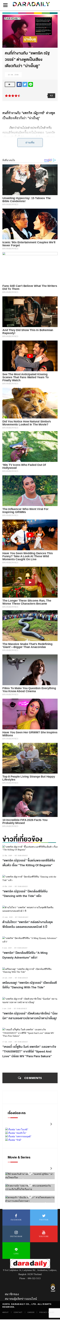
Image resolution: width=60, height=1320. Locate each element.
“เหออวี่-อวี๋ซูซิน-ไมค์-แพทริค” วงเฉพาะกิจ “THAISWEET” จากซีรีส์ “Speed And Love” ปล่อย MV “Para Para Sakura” (29, 1051)
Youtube (44, 1236)
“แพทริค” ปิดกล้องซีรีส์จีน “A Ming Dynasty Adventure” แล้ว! (25, 955)
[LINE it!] (30, 84)
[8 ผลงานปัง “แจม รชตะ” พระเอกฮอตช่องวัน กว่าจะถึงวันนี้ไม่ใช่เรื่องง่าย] (30, 1184)
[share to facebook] (19, 84)
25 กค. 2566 (13, 75)
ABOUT (5, 1312)
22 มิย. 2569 (7, 855)
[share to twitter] (25, 84)
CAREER (31, 1312)
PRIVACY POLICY (46, 1312)
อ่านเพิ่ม (30, 142)
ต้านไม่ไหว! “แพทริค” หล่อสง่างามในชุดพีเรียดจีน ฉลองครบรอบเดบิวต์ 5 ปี (27, 924)
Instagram (16, 1236)
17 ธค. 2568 (7, 1042)
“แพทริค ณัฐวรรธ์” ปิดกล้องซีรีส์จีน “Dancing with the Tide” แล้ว (25, 894)
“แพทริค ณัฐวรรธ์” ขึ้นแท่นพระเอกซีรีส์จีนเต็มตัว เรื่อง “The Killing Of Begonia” (28, 863)
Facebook (16, 1220)
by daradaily (21, 855)
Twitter (43, 1220)
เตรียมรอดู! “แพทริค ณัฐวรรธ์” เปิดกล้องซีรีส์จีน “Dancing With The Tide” (29, 985)
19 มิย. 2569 (7, 886)
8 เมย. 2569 (7, 948)
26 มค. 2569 (7, 978)
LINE (16, 1254)
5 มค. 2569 (6, 1008)
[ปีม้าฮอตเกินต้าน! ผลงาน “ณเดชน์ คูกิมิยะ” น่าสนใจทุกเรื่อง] (30, 1173)
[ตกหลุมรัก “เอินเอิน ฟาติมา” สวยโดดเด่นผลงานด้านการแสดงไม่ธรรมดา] (30, 1196)
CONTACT (18, 1312)
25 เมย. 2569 (7, 917)
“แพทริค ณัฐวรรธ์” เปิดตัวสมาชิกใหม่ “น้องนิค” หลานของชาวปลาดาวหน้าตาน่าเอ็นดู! (29, 1016)
